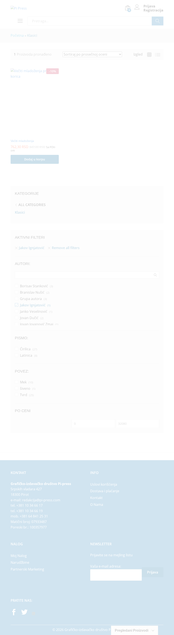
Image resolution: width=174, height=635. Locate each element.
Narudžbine (20, 562)
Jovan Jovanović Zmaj (36, 324)
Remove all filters (66, 247)
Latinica (26, 355)
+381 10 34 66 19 (29, 511)
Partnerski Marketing (27, 569)
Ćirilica (25, 349)
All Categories (32, 204)
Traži (157, 21)
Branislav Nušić (32, 292)
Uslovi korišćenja (103, 484)
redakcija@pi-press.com (41, 500)
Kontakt (96, 497)
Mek (23, 382)
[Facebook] (13, 613)
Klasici (20, 212)
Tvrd (23, 394)
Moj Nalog (19, 555)
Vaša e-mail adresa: (105, 566)
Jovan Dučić (29, 317)
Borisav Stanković (34, 286)
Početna (17, 35)
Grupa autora (31, 298)
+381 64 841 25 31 (34, 516)
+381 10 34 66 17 (29, 505)
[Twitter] (24, 613)
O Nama (96, 504)
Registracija (153, 10)
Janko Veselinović (33, 311)
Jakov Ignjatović (31, 247)
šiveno (25, 388)
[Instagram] (33, 614)
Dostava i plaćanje (104, 491)
